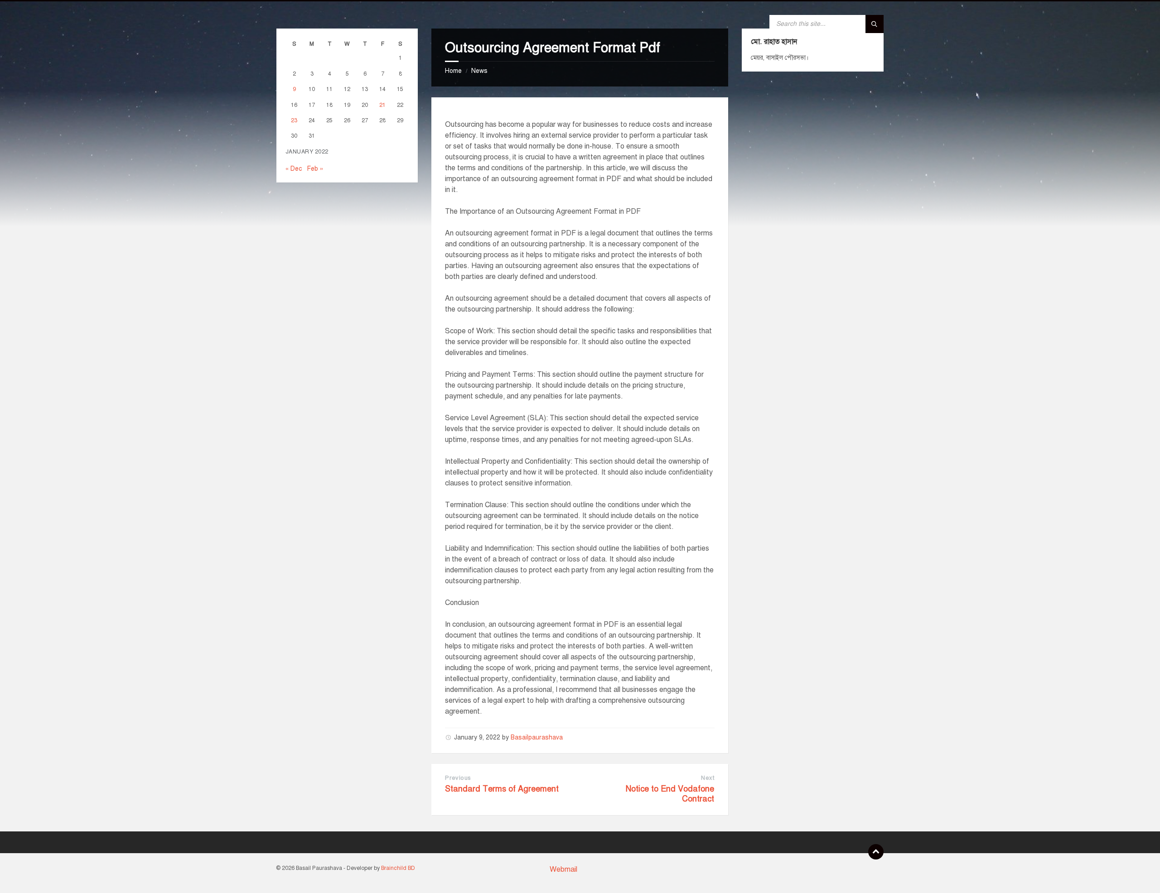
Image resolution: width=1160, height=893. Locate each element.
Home (453, 71)
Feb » (315, 169)
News (479, 71)
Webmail (563, 869)
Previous (458, 778)
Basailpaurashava (537, 737)
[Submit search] (874, 24)
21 (382, 104)
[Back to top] (876, 851)
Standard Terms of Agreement (502, 789)
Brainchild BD (398, 868)
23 (294, 120)
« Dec (293, 169)
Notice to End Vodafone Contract (670, 794)
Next (707, 778)
